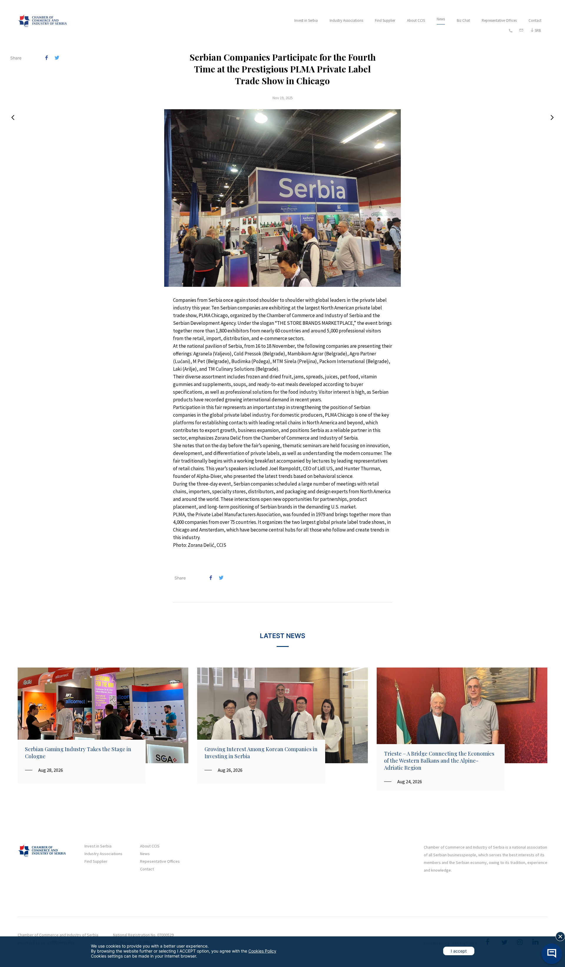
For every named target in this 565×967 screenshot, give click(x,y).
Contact (535, 20)
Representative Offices (499, 20)
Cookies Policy (262, 950)
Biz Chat (463, 20)
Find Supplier (385, 20)
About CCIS (416, 20)
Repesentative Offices (160, 861)
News (441, 18)
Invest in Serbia (306, 20)
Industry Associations (346, 20)
